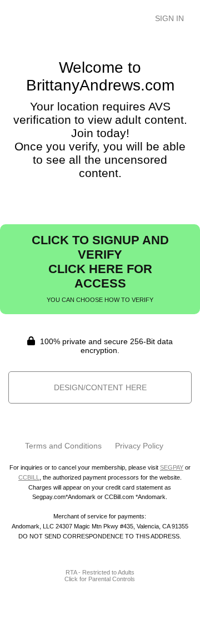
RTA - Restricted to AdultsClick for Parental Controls (99, 575)
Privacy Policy (139, 445)
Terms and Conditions (63, 445)
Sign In (169, 18)
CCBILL (28, 477)
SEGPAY (171, 467)
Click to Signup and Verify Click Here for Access (100, 268)
